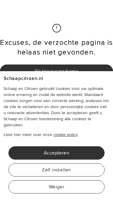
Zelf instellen (56, 170)
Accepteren (56, 153)
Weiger (56, 187)
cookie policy (65, 134)
